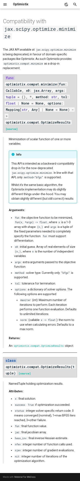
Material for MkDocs (24, 477)
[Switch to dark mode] (66, 4)
